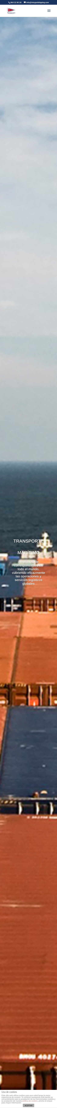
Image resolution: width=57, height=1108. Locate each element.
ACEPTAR (28, 1105)
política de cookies (30, 1101)
